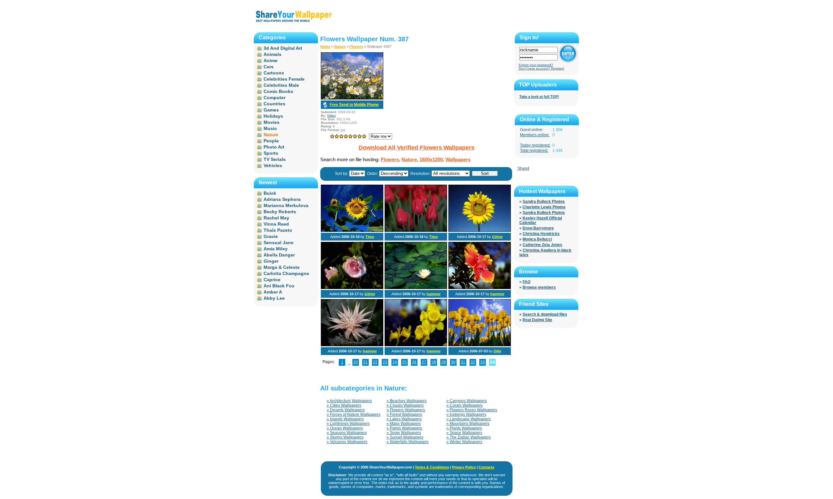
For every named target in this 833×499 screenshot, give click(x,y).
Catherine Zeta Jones (542, 245)
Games (271, 109)
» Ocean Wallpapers (345, 428)
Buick (270, 193)
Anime (271, 60)
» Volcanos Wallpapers (347, 442)
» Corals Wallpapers (464, 405)
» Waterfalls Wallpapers (408, 442)
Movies (272, 122)
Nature (340, 46)
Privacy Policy (464, 467)
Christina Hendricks (541, 233)
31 (463, 362)
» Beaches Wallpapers (407, 401)
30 (453, 362)
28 (433, 362)
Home (325, 46)
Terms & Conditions (432, 467)
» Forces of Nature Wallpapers (353, 414)
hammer (434, 294)
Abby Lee (274, 298)
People (271, 140)
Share (522, 168)
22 (375, 362)
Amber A (273, 292)
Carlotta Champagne (286, 273)
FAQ (526, 282)
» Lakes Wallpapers (404, 419)
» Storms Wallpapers (345, 437)
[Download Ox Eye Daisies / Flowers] (352, 98)
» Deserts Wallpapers (346, 410)
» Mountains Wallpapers (467, 423)
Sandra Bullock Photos (544, 201)
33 (482, 362)
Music (270, 128)
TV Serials (275, 159)
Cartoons (274, 72)
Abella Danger (279, 254)
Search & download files (545, 314)
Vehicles (273, 165)
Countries (274, 103)
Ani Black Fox (279, 285)
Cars (269, 66)
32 (473, 362)
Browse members (539, 287)
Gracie (271, 236)
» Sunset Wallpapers (405, 437)
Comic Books (278, 91)
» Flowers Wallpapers (406, 410)
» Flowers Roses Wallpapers (471, 410)
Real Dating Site (537, 320)
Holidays (273, 116)
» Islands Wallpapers (345, 419)
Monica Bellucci (537, 239)
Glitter (331, 115)
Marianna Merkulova (286, 205)
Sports (271, 153)
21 (365, 362)
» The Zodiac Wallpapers (468, 437)
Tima (369, 237)
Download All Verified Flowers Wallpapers (416, 147)
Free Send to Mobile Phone (354, 104)
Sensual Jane (279, 242)
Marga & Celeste (282, 267)
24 (394, 362)
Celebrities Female (284, 79)
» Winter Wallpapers (464, 442)
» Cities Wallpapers (344, 405)
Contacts (486, 467)
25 (404, 362)
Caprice (272, 279)
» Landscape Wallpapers (468, 419)
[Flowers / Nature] (352, 230)
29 (443, 362)
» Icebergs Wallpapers (466, 414)
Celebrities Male (281, 85)
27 (424, 362)
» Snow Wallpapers (404, 432)
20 (355, 362)
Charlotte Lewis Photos (544, 207)
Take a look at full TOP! (539, 96)
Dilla (497, 351)
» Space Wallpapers (464, 432)
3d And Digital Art (283, 48)
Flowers (356, 46)
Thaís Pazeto (278, 230)
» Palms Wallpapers (404, 428)
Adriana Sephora (282, 199)
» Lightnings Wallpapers (348, 423)
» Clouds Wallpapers (405, 405)
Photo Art (274, 147)
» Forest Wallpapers (404, 414)
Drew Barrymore (538, 228)
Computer (274, 97)
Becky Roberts (280, 211)
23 (385, 362)
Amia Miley (276, 248)
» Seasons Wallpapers (347, 432)
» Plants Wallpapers (464, 428)
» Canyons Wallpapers (466, 401)
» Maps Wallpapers (404, 423)
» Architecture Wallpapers (349, 401)
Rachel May (276, 217)
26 (414, 362)
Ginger (271, 261)
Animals (272, 54)
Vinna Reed (276, 224)
